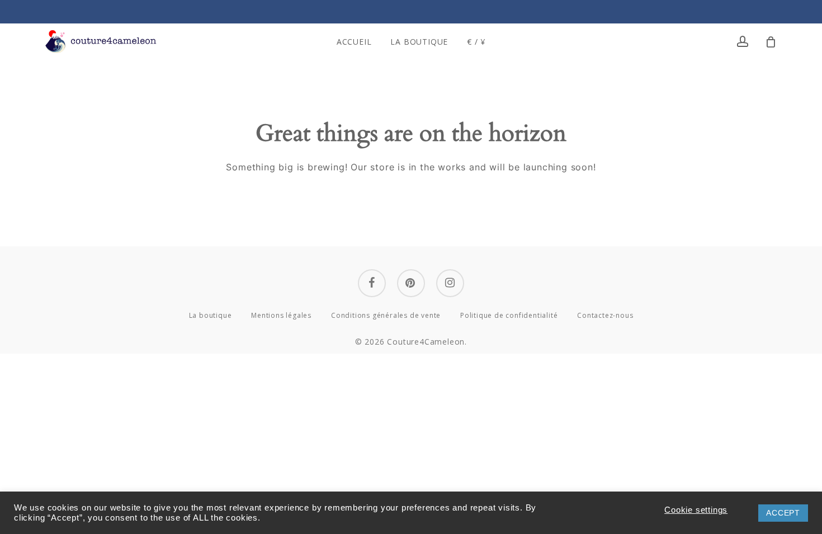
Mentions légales (281, 315)
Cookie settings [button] (695, 510)
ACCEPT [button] (783, 512)
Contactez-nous (605, 315)
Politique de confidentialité (509, 315)
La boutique (210, 315)
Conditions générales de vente (386, 315)
